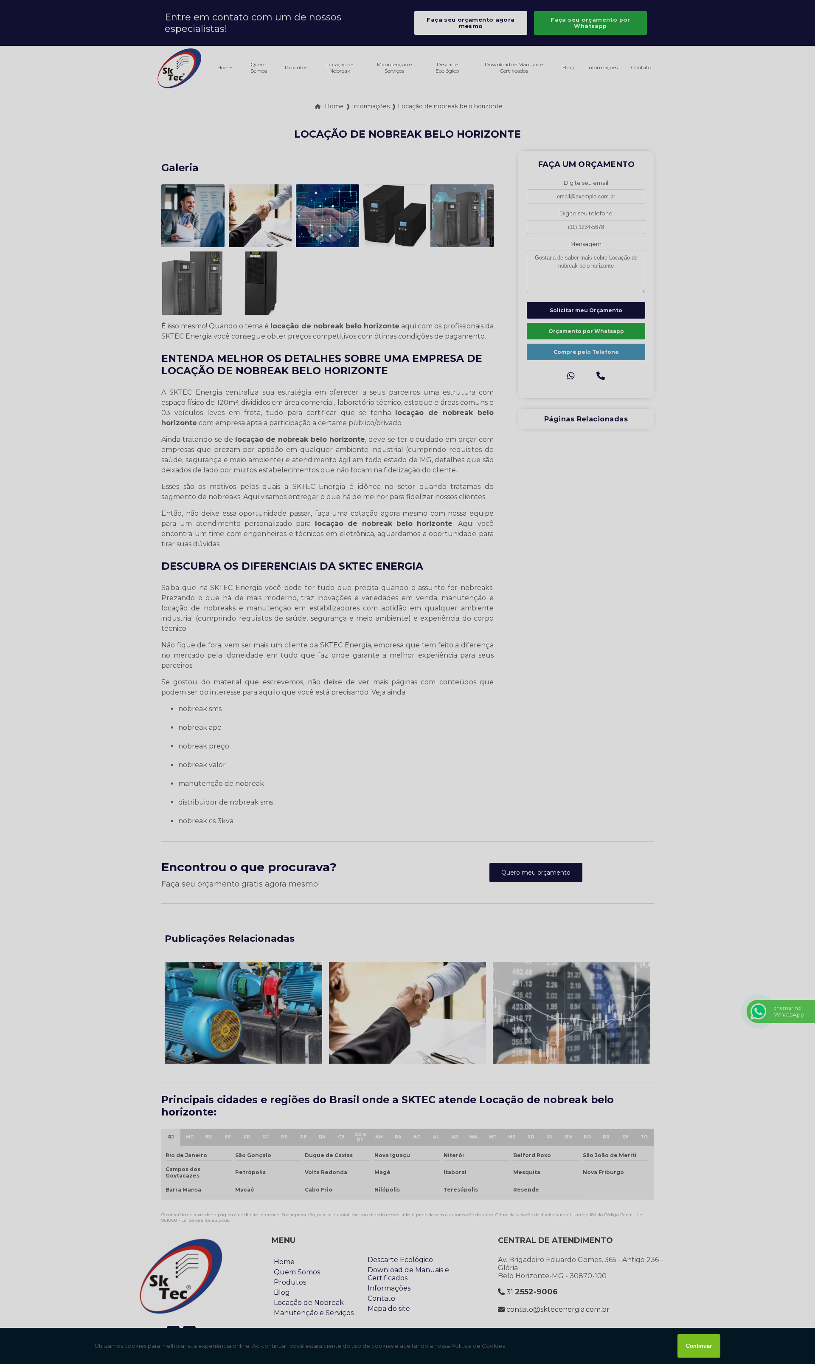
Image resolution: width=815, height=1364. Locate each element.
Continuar (699, 1346)
